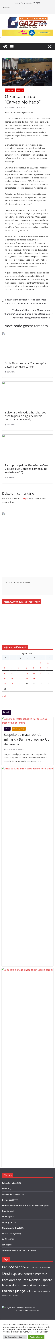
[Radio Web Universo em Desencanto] (22, 514)
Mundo (5, 1216)
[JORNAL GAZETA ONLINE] (5, 46)
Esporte (5, 1211)
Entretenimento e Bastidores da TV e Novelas (23, 1205)
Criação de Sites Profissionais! (27, 1311)
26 (19, 683)
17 (5, 678)
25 (12, 683)
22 (41, 678)
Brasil (7, 729)
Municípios (7, 1222)
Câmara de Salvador (11, 1194)
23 (48, 678)
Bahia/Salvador (9, 1183)
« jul (4, 696)
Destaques (10, 90)
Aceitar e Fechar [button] (36, 1337)
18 (12, 678)
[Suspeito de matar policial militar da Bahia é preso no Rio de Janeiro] (27, 721)
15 (41, 673)
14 (34, 673)
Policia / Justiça (19, 729)
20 (27, 678)
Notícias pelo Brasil (11, 1228)
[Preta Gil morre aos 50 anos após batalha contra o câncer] (27, 334)
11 (12, 673)
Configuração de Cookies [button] (15, 1337)
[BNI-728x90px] (27, 31)
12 (19, 673)
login (25, 498)
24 (5, 683)
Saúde (5, 1244)
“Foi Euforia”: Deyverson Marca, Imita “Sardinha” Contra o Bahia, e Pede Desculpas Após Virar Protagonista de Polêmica (27, 314)
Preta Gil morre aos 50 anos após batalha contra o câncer (25, 364)
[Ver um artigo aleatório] (49, 46)
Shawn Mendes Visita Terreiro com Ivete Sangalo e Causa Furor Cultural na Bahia (25, 301)
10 (5, 673)
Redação (22, 108)
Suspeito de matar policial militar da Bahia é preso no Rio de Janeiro (27, 739)
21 (34, 678)
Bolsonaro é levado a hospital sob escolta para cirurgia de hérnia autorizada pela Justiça (25, 416)
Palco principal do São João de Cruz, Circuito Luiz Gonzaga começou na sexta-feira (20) (27, 469)
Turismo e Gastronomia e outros (17, 1250)
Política (20, 90)
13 (27, 673)
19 (19, 678)
